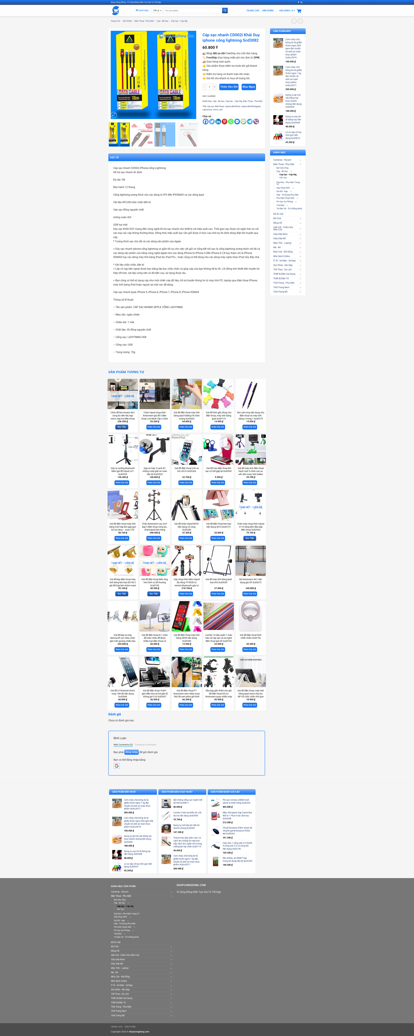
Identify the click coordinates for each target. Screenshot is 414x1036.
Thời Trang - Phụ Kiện (283, 282)
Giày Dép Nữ (279, 238)
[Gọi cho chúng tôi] (302, 2)
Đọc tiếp (122, 427)
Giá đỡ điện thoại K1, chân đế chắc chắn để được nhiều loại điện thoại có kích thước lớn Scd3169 (155, 640)
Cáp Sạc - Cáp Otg (179, 21)
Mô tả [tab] (114, 157)
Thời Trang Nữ (280, 291)
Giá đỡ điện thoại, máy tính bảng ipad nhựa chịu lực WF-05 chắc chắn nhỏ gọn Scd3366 (250, 695)
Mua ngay (249, 86)
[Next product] (293, 20)
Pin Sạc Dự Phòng (284, 201)
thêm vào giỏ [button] (153, 427)
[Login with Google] (117, 766)
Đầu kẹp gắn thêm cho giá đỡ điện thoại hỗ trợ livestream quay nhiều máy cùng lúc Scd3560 (218, 695)
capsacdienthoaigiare (251, 106)
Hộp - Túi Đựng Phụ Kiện (287, 195)
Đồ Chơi (277, 218)
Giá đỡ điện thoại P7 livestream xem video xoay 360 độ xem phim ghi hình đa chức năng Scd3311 (187, 695)
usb (221, 109)
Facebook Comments (145, 744)
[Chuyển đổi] (300, 160)
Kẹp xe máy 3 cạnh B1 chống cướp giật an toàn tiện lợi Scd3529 (154, 471)
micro (215, 109)
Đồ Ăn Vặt (278, 214)
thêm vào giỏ (229, 86)
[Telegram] (250, 121)
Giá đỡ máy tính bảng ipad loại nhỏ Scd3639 (219, 581)
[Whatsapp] (231, 121)
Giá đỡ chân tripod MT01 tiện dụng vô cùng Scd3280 (186, 526)
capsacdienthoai (232, 106)
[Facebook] (205, 121)
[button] (114, 115)
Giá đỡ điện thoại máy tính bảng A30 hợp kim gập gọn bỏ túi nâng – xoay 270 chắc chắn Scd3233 (122, 528)
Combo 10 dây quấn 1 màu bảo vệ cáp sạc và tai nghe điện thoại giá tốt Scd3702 (218, 638)
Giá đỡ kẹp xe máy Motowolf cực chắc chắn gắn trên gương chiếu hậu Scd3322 (123, 640)
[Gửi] (225, 10)
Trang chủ (115, 21)
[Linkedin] (218, 121)
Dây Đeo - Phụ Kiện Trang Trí (288, 183)
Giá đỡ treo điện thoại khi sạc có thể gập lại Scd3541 (218, 470)
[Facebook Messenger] (237, 121)
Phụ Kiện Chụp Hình (285, 198)
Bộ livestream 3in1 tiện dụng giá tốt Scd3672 (250, 581)
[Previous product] (300, 20)
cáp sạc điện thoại (215, 106)
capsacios (207, 109)
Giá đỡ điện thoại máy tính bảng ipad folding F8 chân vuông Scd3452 (187, 415)
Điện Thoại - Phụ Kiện (144, 21)
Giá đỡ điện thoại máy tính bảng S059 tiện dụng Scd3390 (187, 638)
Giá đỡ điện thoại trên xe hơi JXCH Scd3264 (187, 470)
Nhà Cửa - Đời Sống (283, 251)
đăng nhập (131, 752)
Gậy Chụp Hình (283, 188)
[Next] (192, 75)
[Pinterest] (224, 121)
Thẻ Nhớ (280, 205)
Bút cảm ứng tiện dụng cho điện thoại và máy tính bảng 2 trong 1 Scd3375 (250, 415)
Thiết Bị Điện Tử (281, 278)
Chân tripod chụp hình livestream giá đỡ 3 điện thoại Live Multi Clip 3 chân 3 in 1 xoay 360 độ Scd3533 (154, 418)
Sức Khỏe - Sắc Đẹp (283, 265)
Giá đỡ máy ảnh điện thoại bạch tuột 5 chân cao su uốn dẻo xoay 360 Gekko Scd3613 (251, 473)
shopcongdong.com (139, 1031)
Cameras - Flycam (282, 160)
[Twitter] (212, 121)
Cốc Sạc (283, 177)
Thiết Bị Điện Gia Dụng (284, 274)
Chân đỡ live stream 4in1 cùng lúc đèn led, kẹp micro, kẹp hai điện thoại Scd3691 (122, 417)
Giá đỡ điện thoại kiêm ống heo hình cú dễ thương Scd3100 (155, 582)
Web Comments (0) (123, 744)
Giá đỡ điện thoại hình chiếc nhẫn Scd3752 (250, 637)
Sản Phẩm (268, 10)
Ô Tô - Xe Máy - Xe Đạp (284, 260)
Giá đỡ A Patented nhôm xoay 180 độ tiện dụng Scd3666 (122, 693)
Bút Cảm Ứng (282, 168)
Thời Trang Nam (281, 287)
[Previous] (115, 75)
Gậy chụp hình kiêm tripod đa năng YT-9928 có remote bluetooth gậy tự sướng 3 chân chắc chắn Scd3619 (187, 585)
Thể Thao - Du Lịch (282, 269)
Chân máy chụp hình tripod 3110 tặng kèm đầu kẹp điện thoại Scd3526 (250, 526)
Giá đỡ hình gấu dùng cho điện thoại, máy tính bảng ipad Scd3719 (218, 415)
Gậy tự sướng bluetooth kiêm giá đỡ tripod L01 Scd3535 (123, 471)
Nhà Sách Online (281, 256)
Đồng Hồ (277, 223)
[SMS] (243, 121)
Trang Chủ (252, 10)
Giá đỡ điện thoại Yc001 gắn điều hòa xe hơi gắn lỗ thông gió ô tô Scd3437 (155, 693)
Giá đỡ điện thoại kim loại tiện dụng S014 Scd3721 (218, 525)
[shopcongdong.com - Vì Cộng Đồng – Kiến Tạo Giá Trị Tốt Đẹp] (121, 10)
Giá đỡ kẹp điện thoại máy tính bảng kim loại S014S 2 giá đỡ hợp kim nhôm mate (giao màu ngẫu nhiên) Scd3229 (122, 585)
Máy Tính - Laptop (282, 243)
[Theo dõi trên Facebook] (299, 2)
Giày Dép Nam (280, 234)
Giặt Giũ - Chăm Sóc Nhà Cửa (283, 228)
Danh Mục (143, 10)
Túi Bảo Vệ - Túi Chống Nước (289, 208)
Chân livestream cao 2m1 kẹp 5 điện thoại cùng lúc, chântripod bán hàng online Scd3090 (154, 528)
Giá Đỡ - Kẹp (282, 191)
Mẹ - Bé (277, 247)
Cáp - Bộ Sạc (162, 21)
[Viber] (256, 121)
